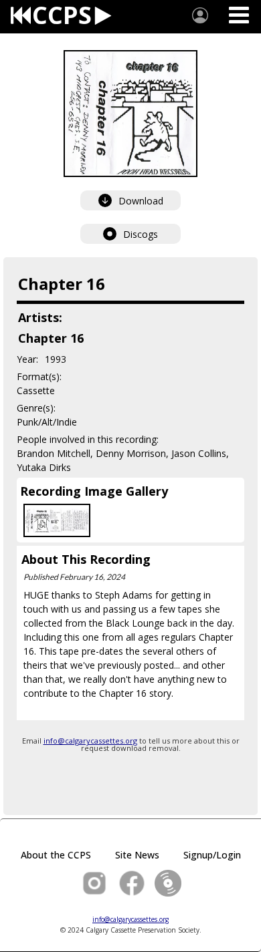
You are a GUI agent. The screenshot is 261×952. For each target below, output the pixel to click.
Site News (137, 854)
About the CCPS (56, 854)
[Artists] (200, 15)
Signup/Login (212, 854)
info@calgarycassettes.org (90, 741)
